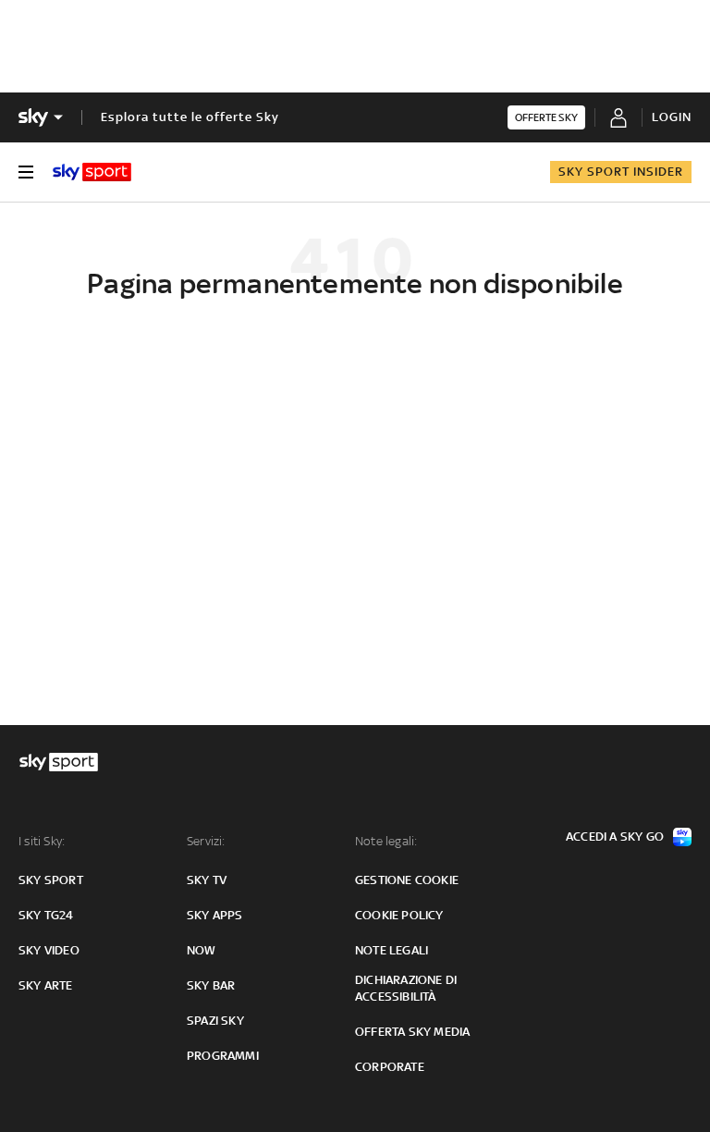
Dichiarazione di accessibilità (406, 988)
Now (201, 950)
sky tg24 (46, 915)
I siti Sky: (41, 841)
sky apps (215, 915)
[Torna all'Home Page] (92, 172)
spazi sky (215, 1020)
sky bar (211, 985)
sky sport (50, 880)
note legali (391, 950)
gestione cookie (407, 880)
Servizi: (206, 841)
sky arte (45, 985)
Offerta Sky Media (412, 1032)
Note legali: (386, 841)
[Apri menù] (25, 172)
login (672, 117)
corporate (389, 1067)
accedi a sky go (615, 836)
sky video (49, 950)
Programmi (223, 1056)
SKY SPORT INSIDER (620, 171)
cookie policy (399, 915)
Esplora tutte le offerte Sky (190, 117)
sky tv (206, 880)
